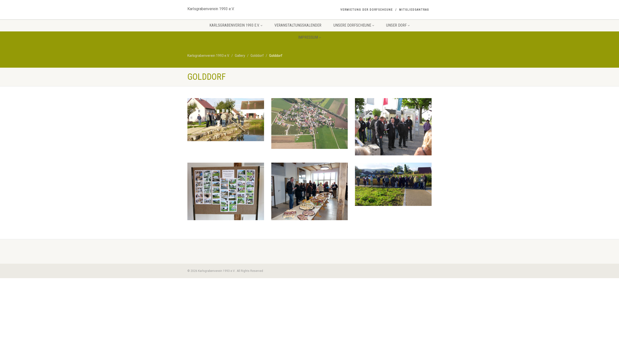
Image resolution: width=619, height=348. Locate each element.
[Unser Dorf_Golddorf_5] (393, 184)
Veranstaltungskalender (297, 25)
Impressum (308, 37)
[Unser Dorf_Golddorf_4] (309, 191)
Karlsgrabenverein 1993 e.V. (210, 8)
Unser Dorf (396, 25)
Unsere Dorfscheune (352, 25)
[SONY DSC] (309, 123)
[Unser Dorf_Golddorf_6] (225, 119)
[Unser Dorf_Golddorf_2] (393, 126)
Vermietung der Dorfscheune (366, 9)
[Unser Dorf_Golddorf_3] (225, 191)
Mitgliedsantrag (414, 9)
